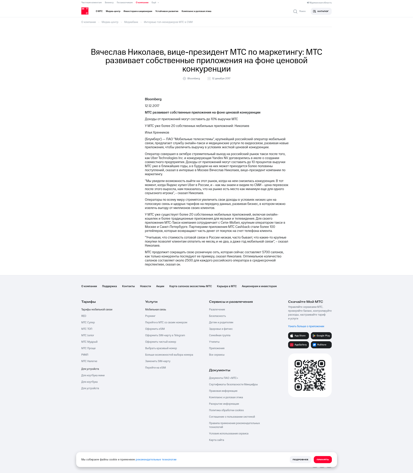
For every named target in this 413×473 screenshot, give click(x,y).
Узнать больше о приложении (306, 326)
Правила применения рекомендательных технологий (234, 425)
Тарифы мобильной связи (96, 310)
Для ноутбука (89, 382)
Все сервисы (217, 355)
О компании (142, 2)
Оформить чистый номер (160, 342)
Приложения (216, 348)
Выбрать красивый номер (161, 348)
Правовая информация (223, 391)
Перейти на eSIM (155, 368)
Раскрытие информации (224, 404)
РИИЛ (84, 355)
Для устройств (90, 369)
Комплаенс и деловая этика (226, 397)
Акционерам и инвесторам (259, 286)
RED (83, 316)
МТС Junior (87, 335)
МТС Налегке (89, 361)
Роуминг (150, 316)
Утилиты (214, 342)
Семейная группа (219, 335)
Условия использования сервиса (228, 434)
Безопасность (217, 316)
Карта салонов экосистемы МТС (190, 286)
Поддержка (109, 286)
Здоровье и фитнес (221, 329)
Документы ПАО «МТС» (223, 378)
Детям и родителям (221, 322)
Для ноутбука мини (93, 375)
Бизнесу (109, 2)
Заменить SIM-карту (157, 361)
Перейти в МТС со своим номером (166, 322)
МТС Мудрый (89, 342)
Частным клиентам (91, 2)
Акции (160, 286)
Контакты (128, 286)
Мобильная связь (155, 310)
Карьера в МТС (227, 286)
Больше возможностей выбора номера (169, 355)
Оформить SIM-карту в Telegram (165, 335)
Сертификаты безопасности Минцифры (233, 384)
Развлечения (217, 310)
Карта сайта (216, 440)
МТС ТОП (86, 329)
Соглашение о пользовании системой (232, 417)
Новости (145, 286)
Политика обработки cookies (226, 410)
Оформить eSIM (155, 329)
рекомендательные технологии (156, 460)
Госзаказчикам (125, 2)
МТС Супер (88, 322)
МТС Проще (88, 348)
